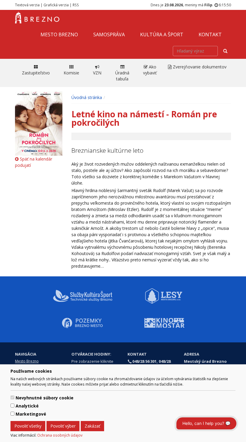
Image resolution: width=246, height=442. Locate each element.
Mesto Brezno (59, 34)
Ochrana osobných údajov (59, 435)
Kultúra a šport (161, 34)
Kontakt (210, 34)
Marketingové (31, 414)
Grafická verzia (56, 4)
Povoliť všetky (27, 426)
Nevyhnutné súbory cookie (45, 398)
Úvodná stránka (86, 97)
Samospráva (109, 34)
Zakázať (92, 426)
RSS (76, 4)
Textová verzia (27, 4)
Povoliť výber (63, 426)
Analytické (27, 406)
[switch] (12, 397)
